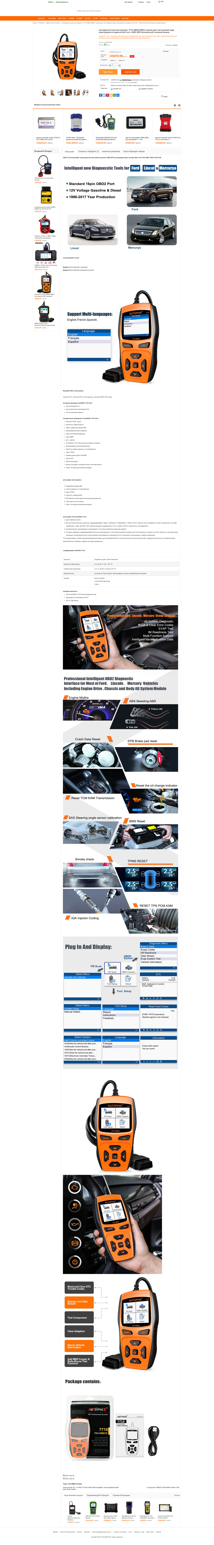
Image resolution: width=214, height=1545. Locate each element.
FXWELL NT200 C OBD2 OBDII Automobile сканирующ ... (45, 237)
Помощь (141, 2)
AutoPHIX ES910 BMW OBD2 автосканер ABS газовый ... (44, 295)
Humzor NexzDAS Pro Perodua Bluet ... (165, 1517)
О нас (130, 1532)
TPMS (151, 157)
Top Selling (52, 18)
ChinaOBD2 (105, 1537)
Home (36, 18)
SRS (87, 526)
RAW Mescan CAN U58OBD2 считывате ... (148, 1517)
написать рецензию (111, 151)
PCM (155, 157)
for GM (95, 18)
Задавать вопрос (147, 89)
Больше (177, 1495)
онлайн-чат (117, 89)
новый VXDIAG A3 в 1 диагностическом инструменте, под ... (136, 139)
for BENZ (79, 18)
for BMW (71, 18)
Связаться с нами (139, 1532)
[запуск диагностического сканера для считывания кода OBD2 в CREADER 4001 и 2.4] (74, 1508)
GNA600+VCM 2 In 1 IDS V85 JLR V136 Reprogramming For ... (165, 138)
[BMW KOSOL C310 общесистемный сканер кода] (46, 311)
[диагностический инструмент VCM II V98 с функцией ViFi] (78, 122)
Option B (121, 60)
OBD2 (65, 157)
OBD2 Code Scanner (53, 23)
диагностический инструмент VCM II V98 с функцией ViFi (77, 138)
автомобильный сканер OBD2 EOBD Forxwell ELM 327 (45, 208)
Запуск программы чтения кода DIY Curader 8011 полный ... (107, 138)
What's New (62, 18)
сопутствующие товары (134, 151)
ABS (143, 157)
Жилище (55, 1532)
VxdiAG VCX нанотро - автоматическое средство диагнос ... (48, 138)
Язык (148, 2)
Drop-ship (125, 18)
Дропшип (87, 1532)
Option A (113, 60)
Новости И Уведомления (67, 1532)
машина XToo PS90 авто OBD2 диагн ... (110, 1517)
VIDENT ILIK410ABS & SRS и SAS (167, 1487)
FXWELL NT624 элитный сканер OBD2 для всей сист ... (46, 266)
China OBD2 (52, 11)
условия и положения (119, 1532)
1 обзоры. (175, 45)
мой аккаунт (128, 2)
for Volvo (88, 18)
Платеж (79, 1532)
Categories (41, 18)
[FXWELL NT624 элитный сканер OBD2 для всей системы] (46, 253)
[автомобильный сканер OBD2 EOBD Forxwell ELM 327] (46, 195)
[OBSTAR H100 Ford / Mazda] (93, 1508)
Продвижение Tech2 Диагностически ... (129, 1517)
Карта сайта (150, 1532)
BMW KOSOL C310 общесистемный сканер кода (45, 324)
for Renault (103, 18)
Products (41, 23)
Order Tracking (115, 18)
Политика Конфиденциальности (101, 1532)
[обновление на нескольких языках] (46, 166)
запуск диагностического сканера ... (73, 1518)
